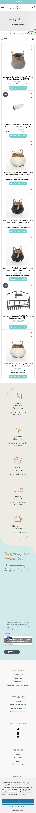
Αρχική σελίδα (7, 33)
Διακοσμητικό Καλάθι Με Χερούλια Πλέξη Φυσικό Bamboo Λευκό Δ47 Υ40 (18, 365)
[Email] (19, 2)
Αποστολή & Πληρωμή (18, 705)
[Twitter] (16, 2)
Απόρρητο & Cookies (18, 810)
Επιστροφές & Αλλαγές (18, 708)
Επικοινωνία (18, 701)
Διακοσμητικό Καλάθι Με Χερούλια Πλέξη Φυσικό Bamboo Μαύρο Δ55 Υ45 (18, 221)
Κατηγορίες (17, 25)
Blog (18, 761)
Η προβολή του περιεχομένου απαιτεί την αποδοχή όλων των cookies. (18, 640)
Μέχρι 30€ (18, 758)
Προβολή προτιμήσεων (18, 806)
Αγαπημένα (18, 678)
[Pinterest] (21, 2)
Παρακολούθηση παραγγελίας (18, 685)
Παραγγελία (18, 682)
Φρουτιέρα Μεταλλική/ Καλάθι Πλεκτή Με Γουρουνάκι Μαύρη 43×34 (18, 317)
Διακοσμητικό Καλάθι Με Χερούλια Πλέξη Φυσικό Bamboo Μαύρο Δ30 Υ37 (18, 269)
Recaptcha (7, 633)
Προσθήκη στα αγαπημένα (31, 49)
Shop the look (18, 765)
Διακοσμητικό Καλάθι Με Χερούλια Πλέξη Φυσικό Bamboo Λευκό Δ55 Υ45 (18, 174)
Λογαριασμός (18, 674)
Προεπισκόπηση (31, 46)
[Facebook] (14, 2)
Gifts (18, 754)
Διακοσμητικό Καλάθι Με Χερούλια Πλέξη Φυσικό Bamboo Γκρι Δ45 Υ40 (18, 78)
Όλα (18, 801)
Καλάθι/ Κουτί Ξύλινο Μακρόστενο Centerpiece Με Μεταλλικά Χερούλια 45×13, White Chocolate (18, 127)
